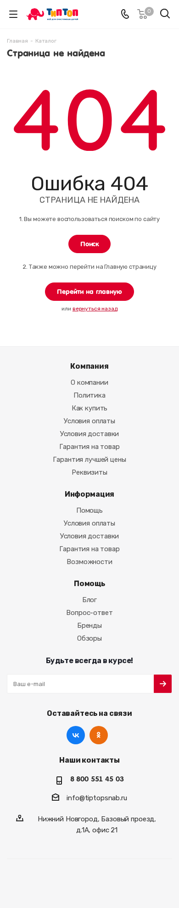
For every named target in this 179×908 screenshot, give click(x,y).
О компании (89, 382)
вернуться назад (95, 308)
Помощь (89, 510)
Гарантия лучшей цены (89, 459)
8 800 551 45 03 (97, 779)
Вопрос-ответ (89, 613)
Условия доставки (89, 434)
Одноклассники (99, 735)
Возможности (89, 562)
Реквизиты (89, 472)
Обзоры (89, 638)
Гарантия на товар (89, 447)
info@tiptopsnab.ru (97, 798)
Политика (89, 395)
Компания (89, 366)
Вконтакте (76, 735)
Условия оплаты (89, 421)
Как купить (90, 408)
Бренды (89, 625)
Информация (90, 494)
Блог (89, 600)
